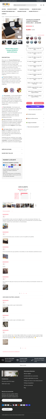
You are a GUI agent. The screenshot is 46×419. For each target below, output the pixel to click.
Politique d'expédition (29, 383)
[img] (5, 214)
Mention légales (27, 373)
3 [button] (23, 293)
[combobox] (25, 5)
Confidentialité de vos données (31, 376)
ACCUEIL (4, 9)
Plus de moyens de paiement (35, 109)
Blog (25, 387)
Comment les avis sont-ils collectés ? (11, 351)
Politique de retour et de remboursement (33, 380)
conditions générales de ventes (31, 378)
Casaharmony (6, 414)
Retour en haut (23, 365)
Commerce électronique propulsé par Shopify (16, 414)
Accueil (3, 16)
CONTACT (4, 13)
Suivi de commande (28, 385)
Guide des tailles (41, 35)
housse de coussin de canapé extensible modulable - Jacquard (12, 16)
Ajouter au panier (38, 103)
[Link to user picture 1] (5, 226)
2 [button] (21, 293)
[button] (43, 5)
